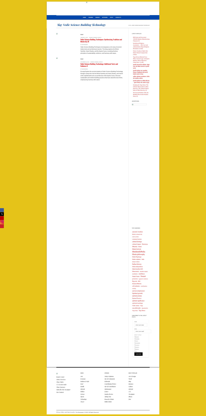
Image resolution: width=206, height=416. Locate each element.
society (134, 288)
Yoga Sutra (135, 310)
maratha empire (144, 271)
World (130, 379)
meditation (135, 274)
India (143, 259)
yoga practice (145, 308)
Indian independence (137, 266)
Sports (82, 397)
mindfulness (142, 274)
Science (99, 37)
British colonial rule (137, 234)
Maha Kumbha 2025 (137, 269)
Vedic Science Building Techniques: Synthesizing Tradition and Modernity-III (101, 40)
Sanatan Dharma (136, 283)
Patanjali (143, 276)
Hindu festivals (136, 249)
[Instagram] (146, 412)
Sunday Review (109, 394)
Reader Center (60, 377)
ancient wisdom (137, 232)
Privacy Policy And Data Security (65, 412)
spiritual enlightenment (138, 291)
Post (130, 399)
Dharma (95, 37)
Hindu (140, 246)
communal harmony (137, 239)
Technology (83, 399)
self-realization (136, 286)
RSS (139, 281)
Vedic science (135, 305)
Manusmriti (135, 271)
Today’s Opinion (109, 376)
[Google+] (144, 412)
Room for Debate (109, 399)
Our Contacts (60, 392)
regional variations (143, 279)
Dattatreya (145, 244)
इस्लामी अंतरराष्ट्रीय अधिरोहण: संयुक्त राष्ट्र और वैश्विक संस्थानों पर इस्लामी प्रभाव (141, 66)
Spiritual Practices (136, 298)
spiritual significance (138, 301)
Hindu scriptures (136, 259)
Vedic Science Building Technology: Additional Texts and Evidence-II (99, 65)
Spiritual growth (137, 293)
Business (131, 384)
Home (129, 25)
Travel (82, 402)
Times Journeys (60, 387)
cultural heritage (137, 241)
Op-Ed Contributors (110, 386)
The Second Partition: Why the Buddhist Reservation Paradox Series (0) (140, 94)
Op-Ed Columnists (110, 379)
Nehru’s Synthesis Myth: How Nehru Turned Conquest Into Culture (140, 52)
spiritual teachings (137, 303)
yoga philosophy (136, 308)
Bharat (91, 37)
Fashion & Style (84, 381)
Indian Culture (136, 261)
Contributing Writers (110, 384)
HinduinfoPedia (138, 251)
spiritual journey (137, 296)
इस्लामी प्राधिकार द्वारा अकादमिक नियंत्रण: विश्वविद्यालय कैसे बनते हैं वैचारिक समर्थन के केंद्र (140, 72)
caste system (135, 236)
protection (135, 279)
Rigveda (134, 281)
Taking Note (108, 397)
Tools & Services (61, 379)
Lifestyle (82, 389)
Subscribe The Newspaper (63, 390)
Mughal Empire (136, 276)
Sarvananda (85, 44)
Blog (130, 381)
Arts (81, 376)
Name (135, 321)
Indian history (136, 264)
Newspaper (132, 394)
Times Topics (60, 382)
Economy (83, 379)
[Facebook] (141, 412)
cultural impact (136, 244)
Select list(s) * (138, 334)
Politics (82, 391)
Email (135, 328)
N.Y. (130, 391)
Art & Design (132, 376)
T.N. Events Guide (61, 384)
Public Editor (108, 402)
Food (81, 384)
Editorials (107, 381)
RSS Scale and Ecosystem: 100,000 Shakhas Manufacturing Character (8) (141, 39)
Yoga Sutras (142, 310)
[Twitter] (148, 412)
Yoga (141, 305)
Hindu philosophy (138, 254)
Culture (131, 386)
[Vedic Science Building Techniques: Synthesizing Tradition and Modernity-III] (66, 43)
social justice (144, 286)
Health (82, 386)
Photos (130, 397)
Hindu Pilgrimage (136, 257)
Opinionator (108, 389)
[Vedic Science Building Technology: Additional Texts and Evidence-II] (66, 67)
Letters (106, 391)
